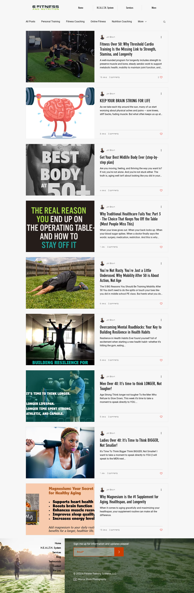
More (140, 21)
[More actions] (162, 37)
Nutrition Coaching (122, 21)
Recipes (57, 570)
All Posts (30, 21)
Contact (57, 566)
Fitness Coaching (75, 21)
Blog (58, 557)
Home (58, 543)
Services (56, 552)
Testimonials (55, 561)
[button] (164, 22)
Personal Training (50, 21)
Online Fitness (98, 21)
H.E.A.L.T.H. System (53, 547)
